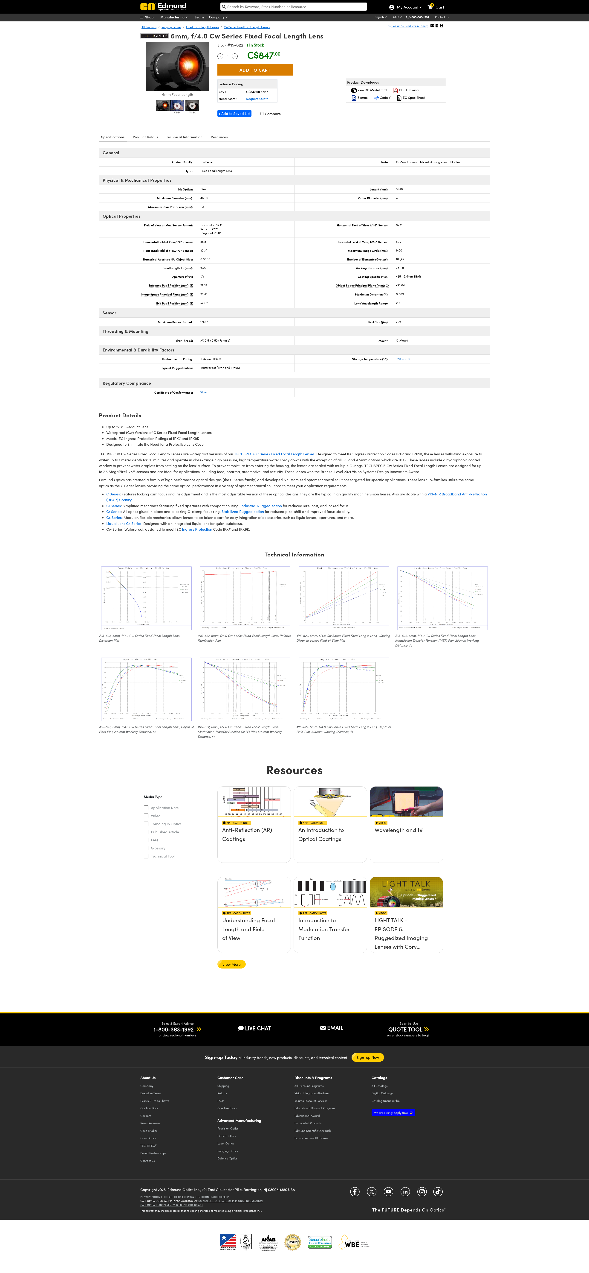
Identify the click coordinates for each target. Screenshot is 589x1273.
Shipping (223, 1086)
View (203, 392)
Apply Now (391, 1113)
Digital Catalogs (382, 1093)
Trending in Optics (166, 823)
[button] (421, 17)
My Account (407, 8)
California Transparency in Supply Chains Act (171, 1205)
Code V (385, 97)
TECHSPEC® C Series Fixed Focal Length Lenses (274, 453)
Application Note (165, 807)
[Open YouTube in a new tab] (388, 1193)
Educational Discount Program (314, 1108)
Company (217, 17)
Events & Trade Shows (154, 1101)
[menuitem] (151, 17)
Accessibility (221, 1197)
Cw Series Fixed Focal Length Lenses (247, 27)
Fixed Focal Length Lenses (202, 27)
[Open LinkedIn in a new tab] (405, 1193)
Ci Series (113, 505)
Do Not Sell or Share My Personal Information (230, 1201)
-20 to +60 (403, 359)
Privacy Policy (150, 1197)
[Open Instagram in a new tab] (422, 1193)
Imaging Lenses (171, 27)
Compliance (148, 1138)
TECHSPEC (148, 1145)
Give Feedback (227, 1108)
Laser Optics (225, 1143)
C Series (113, 494)
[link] (438, 3)
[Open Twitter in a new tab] (372, 1193)
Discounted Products (308, 1123)
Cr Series (113, 511)
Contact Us (442, 17)
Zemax (362, 97)
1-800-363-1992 (419, 17)
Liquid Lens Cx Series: (124, 523)
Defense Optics (227, 1158)
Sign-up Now (368, 1057)
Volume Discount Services (310, 1101)
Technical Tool (163, 856)
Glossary (158, 848)
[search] (293, 7)
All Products (148, 27)
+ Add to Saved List (234, 113)
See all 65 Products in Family (409, 26)
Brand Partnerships (153, 1153)
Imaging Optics (227, 1151)
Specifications (113, 136)
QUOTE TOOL (405, 1029)
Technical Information (184, 136)
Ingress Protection (197, 529)
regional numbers (183, 1035)
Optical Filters (226, 1136)
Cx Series (114, 517)
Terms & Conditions (197, 1197)
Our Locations (149, 1108)
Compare (272, 113)
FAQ (154, 839)
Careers (145, 1116)
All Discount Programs (309, 1086)
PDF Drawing (408, 90)
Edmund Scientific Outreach (312, 1131)
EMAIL (335, 1027)
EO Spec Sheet (413, 97)
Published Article (165, 831)
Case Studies (149, 1131)
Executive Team (150, 1093)
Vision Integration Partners (312, 1093)
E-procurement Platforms (311, 1138)
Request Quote (257, 99)
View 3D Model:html (372, 90)
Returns (222, 1093)
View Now (254, 843)
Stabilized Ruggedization (243, 511)
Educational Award (307, 1116)
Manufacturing (172, 17)
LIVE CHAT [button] (258, 1028)
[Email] (432, 25)
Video (155, 815)
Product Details (145, 136)
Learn (199, 17)
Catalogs (380, 1086)
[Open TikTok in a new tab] (438, 1193)
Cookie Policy (172, 1197)
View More (231, 964)
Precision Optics (228, 1128)
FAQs (220, 1101)
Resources (219, 136)
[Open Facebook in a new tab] (355, 1193)
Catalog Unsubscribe (386, 1101)
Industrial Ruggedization (261, 505)
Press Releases (150, 1123)
